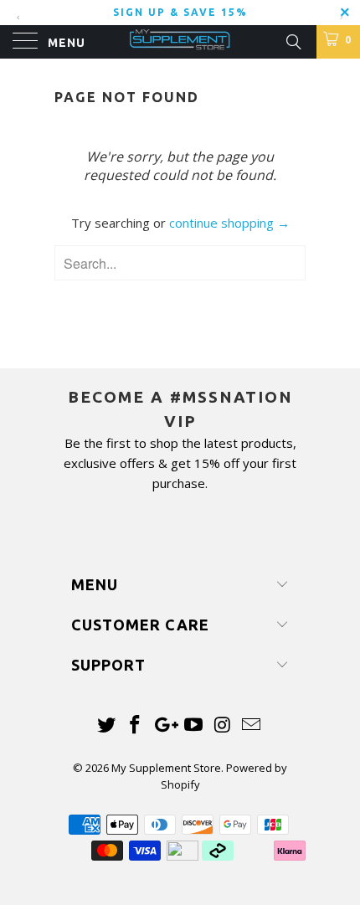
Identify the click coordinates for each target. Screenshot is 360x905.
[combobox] (180, 262)
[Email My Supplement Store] (252, 725)
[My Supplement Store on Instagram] (222, 725)
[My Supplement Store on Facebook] (135, 725)
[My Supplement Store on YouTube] (194, 725)
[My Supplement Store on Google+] (164, 725)
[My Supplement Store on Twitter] (106, 725)
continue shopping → (229, 222)
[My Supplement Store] (180, 42)
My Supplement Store (166, 767)
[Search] (292, 40)
